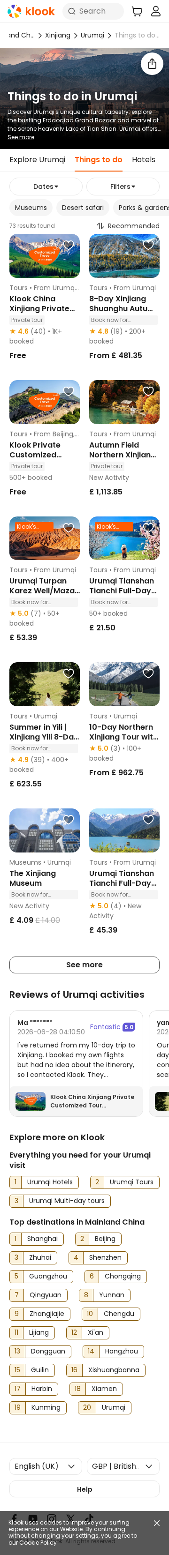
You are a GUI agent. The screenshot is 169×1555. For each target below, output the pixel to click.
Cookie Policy (38, 1543)
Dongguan (48, 1351)
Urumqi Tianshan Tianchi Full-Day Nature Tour (121, 591)
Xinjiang (57, 35)
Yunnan (111, 1295)
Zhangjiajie (47, 1313)
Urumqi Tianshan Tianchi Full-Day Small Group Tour (122, 883)
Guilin (40, 1370)
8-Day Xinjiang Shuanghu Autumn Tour (124, 308)
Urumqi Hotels (50, 1182)
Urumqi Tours (132, 1182)
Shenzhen (105, 1257)
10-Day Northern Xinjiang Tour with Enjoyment (123, 737)
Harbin (41, 1388)
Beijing (105, 1238)
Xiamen (104, 1388)
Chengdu (119, 1313)
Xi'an (95, 1332)
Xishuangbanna (113, 1370)
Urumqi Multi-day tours (67, 1200)
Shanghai (42, 1238)
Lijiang (39, 1332)
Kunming (46, 1407)
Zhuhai (40, 1257)
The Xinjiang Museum (32, 878)
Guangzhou (48, 1276)
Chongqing (123, 1276)
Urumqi (92, 35)
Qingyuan (45, 1295)
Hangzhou (121, 1351)
